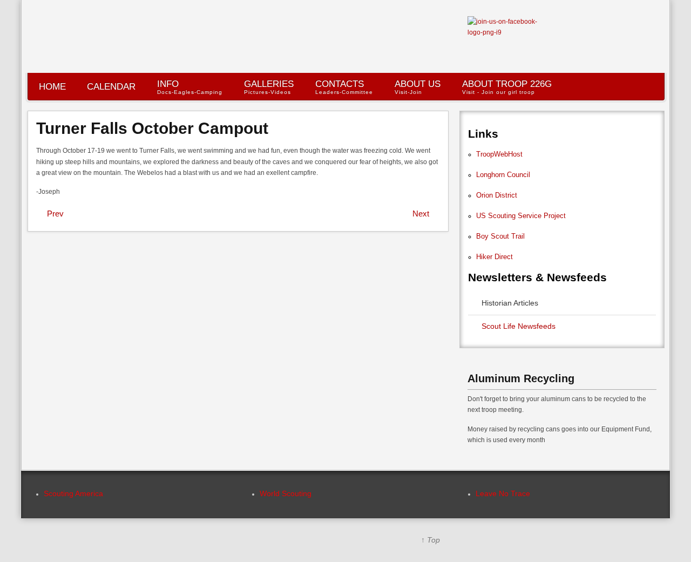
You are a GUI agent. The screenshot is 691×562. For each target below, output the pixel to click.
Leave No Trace (503, 493)
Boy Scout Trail (500, 236)
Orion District (496, 195)
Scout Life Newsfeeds (518, 326)
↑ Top (430, 540)
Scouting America (73, 493)
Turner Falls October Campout (152, 128)
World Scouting (285, 493)
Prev (55, 213)
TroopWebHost (499, 154)
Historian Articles (510, 303)
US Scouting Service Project (521, 216)
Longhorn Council (503, 175)
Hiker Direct (494, 257)
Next (420, 213)
